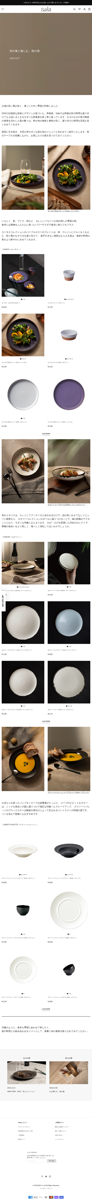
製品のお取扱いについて (62, 1127)
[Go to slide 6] (72, 299)
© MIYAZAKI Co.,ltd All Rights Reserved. (46, 1185)
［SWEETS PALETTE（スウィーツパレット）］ (20, 825)
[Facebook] (42, 1176)
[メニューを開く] (3, 9)
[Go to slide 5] (71, 299)
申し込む (51, 1161)
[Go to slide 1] (21, 299)
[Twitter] (46, 1176)
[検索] (74, 9)
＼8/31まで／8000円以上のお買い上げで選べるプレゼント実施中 (46, 2)
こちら (44, 1157)
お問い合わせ (58, 1135)
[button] (3, 601)
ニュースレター (59, 1139)
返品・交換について (60, 1131)
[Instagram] (50, 1176)
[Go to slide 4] (69, 299)
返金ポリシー (21, 1139)
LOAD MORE (46, 433)
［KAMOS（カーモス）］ (11, 249)
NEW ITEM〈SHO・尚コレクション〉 (21, 1091)
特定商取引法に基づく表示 (25, 1131)
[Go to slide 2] (66, 299)
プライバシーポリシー (24, 1127)
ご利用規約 (21, 1135)
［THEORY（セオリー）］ (12, 537)
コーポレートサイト (46, 1188)
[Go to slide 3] (24, 299)
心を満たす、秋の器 (57, 1091)
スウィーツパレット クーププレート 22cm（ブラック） (69, 792)
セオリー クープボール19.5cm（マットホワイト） (67, 505)
